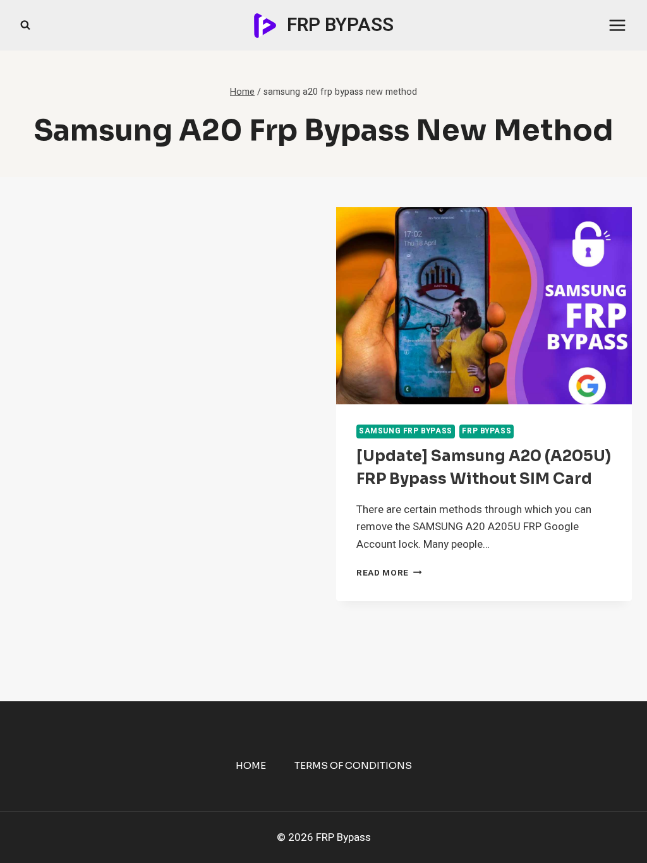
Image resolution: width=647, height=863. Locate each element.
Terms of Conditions (353, 765)
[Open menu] (617, 25)
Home (251, 765)
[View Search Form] (25, 25)
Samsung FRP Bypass (405, 431)
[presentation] (484, 305)
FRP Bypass (486, 431)
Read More (389, 573)
